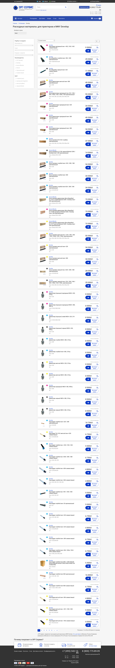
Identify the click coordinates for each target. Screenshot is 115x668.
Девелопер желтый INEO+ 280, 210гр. (60, 375)
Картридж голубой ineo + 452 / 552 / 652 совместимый (61, 445)
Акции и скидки (18, 651)
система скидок (93, 646)
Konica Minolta (20, 65)
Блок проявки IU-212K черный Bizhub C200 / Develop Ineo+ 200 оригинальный (62, 152)
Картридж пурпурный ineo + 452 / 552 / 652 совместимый (61, 47)
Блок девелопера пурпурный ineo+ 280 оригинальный (60, 117)
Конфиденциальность (49, 651)
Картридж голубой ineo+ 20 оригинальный (61, 503)
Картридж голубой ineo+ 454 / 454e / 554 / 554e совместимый (61, 551)
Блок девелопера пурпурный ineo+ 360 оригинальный (60, 129)
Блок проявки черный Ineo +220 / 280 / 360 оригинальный (61, 270)
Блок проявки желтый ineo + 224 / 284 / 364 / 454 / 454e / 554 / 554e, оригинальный (62, 235)
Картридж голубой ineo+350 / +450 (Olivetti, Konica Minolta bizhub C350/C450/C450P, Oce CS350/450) (62, 563)
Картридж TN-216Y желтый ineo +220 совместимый (60, 434)
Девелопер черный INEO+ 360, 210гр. (60, 410)
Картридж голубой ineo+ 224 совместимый (61, 527)
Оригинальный (20, 70)
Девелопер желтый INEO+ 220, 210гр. (60, 363)
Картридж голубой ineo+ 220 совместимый (61, 515)
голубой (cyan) (20, 78)
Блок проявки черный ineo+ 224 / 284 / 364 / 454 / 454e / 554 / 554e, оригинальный (62, 282)
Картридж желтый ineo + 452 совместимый (62, 621)
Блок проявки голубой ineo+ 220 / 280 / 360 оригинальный (62, 164)
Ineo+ (16, 33)
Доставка (42, 18)
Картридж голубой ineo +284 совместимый (61, 468)
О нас (54, 18)
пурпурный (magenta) (22, 81)
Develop (18, 62)
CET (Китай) (20, 60)
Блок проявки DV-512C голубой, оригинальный (58, 140)
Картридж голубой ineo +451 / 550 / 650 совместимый (60, 492)
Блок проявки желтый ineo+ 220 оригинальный (58, 247)
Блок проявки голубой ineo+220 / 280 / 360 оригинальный (61, 187)
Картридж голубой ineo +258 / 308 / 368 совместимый (60, 457)
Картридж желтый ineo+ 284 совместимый (61, 597)
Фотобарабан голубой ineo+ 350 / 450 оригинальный (60, 58)
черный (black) (20, 86)
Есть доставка (76, 634)
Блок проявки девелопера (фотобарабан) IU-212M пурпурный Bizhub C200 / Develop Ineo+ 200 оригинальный (61, 212)
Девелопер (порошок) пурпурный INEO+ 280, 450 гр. (62, 305)
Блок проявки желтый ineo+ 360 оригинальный (58, 259)
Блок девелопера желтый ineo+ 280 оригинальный (59, 82)
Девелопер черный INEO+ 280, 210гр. (60, 398)
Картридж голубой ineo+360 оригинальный (61, 574)
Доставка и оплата (38, 651)
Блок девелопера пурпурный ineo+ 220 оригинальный (60, 105)
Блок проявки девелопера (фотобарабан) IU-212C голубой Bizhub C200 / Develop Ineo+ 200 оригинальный (62, 200)
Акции (49, 18)
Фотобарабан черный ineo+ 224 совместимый (58, 70)
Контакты (62, 18)
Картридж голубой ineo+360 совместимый (61, 585)
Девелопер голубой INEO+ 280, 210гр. (60, 340)
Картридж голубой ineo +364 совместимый (61, 480)
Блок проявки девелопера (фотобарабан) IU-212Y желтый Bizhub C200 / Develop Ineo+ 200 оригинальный (62, 224)
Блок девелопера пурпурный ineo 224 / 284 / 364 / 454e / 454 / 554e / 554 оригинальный (62, 94)
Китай (18, 67)
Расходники (33, 18)
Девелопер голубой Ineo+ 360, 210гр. (60, 351)
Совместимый (20, 72)
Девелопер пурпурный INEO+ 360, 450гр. (61, 386)
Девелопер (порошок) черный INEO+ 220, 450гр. (61, 329)
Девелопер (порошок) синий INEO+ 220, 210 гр (61, 317)
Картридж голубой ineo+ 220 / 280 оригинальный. (59, 422)
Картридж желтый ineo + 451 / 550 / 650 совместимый (61, 609)
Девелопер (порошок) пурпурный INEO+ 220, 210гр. (62, 294)
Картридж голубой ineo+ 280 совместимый (61, 538)
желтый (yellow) (21, 83)
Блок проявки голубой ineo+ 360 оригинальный (58, 175)
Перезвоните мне (84, 7)
